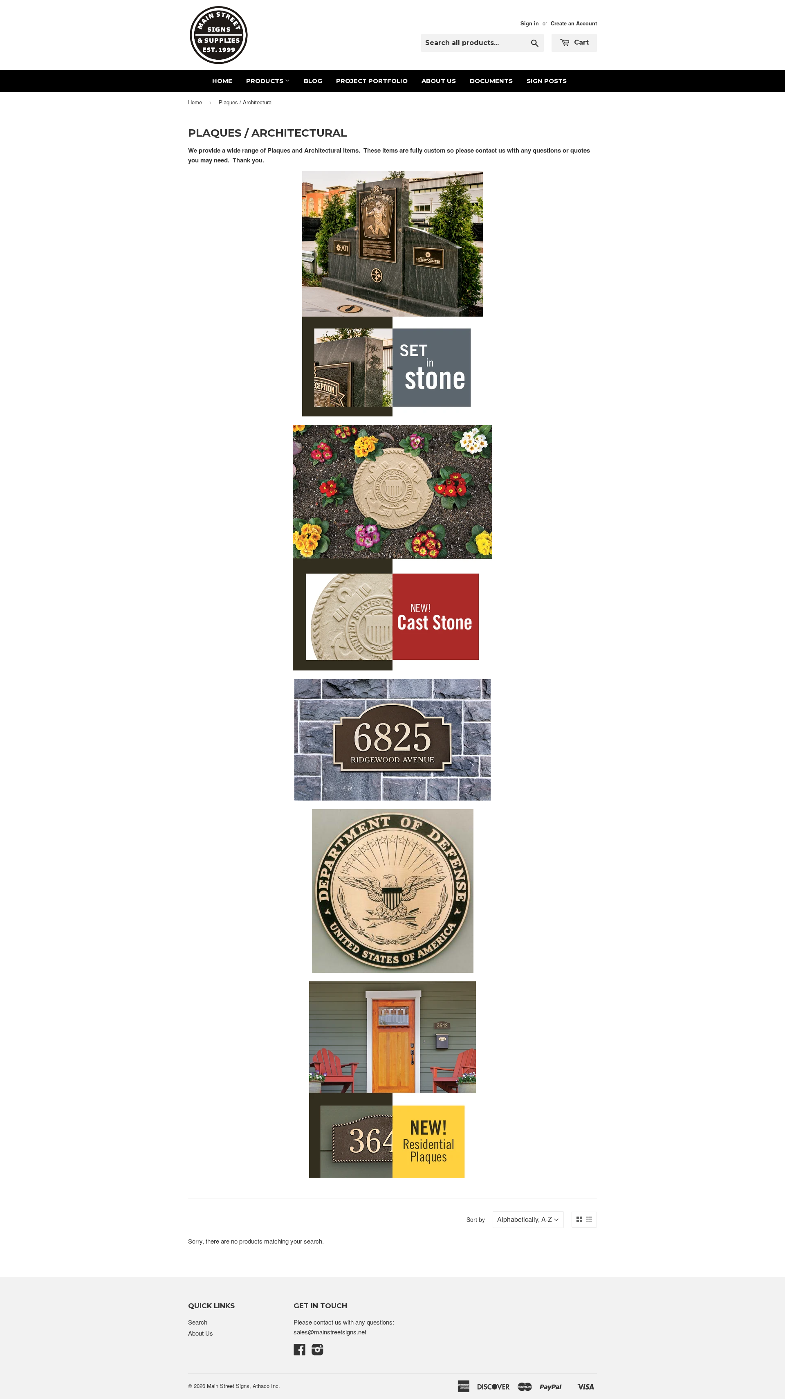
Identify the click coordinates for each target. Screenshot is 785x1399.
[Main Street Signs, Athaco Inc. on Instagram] (318, 1351)
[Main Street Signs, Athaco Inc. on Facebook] (300, 1351)
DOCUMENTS (491, 81)
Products (265, 81)
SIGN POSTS (547, 81)
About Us (439, 81)
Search (197, 1322)
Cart (580, 42)
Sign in (529, 23)
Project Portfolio (372, 81)
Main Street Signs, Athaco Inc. (243, 1386)
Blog (313, 81)
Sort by (476, 1219)
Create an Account (574, 23)
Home (222, 81)
